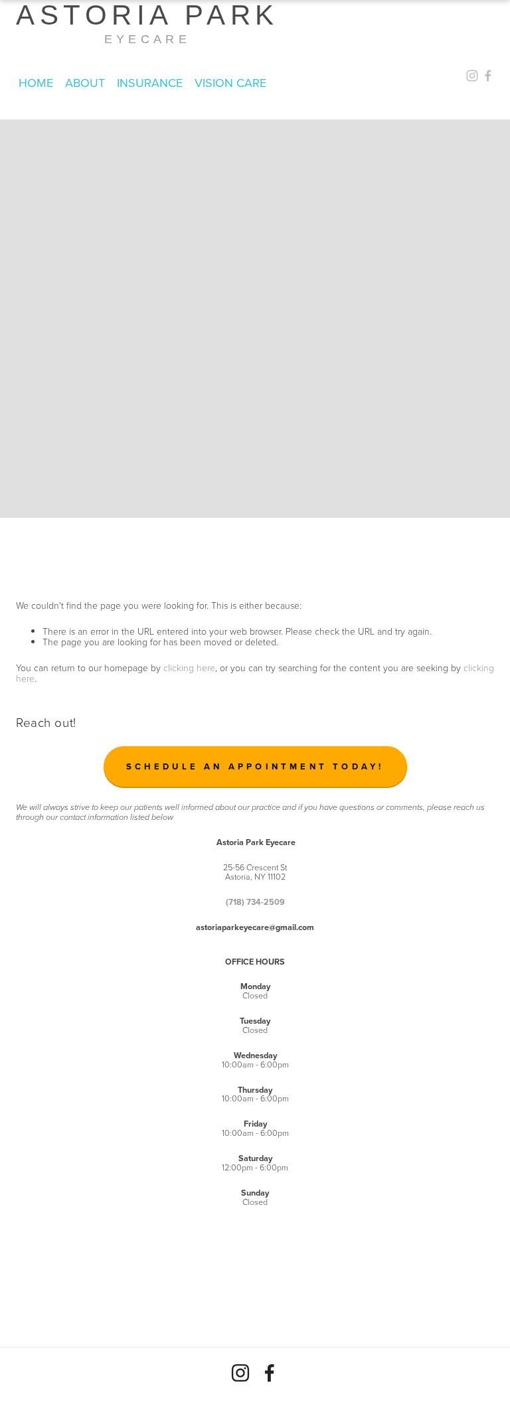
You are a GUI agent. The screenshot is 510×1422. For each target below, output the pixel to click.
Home (36, 82)
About (85, 82)
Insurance (150, 82)
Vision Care (230, 82)
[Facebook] (269, 1373)
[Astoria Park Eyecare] (240, 1373)
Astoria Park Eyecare (147, 23)
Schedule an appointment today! (255, 766)
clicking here (189, 667)
